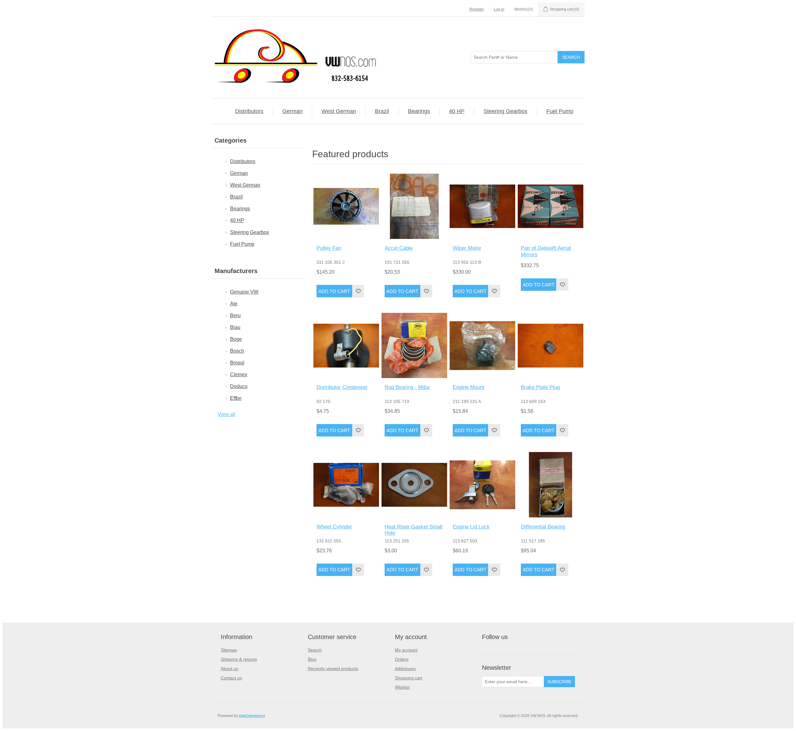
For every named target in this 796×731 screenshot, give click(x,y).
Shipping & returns (239, 659)
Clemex (238, 374)
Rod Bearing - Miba (407, 387)
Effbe (236, 398)
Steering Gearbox (505, 111)
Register (477, 9)
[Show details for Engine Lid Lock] (482, 484)
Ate (234, 303)
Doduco (239, 386)
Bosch (237, 351)
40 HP (457, 111)
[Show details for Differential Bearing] (550, 484)
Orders (402, 659)
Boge (236, 339)
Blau (235, 327)
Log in (499, 9)
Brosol (237, 362)
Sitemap (229, 649)
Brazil (382, 111)
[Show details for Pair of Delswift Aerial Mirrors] (550, 206)
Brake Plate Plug (540, 387)
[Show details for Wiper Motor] (482, 206)
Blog (312, 659)
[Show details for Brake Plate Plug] (550, 345)
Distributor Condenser (342, 387)
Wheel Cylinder (334, 527)
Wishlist (402, 687)
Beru (235, 315)
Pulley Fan (329, 248)
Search (315, 649)
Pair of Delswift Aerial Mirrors (546, 251)
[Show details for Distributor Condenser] (346, 345)
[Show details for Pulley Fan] (346, 206)
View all (226, 414)
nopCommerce (252, 716)
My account (406, 649)
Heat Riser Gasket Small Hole (413, 530)
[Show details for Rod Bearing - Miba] (414, 345)
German (292, 111)
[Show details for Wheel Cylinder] (346, 484)
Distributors (249, 111)
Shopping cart (408, 677)
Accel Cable (399, 248)
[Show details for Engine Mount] (482, 345)
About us (229, 668)
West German (339, 111)
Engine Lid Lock (471, 527)
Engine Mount (468, 387)
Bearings (419, 111)
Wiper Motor (467, 248)
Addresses (405, 668)
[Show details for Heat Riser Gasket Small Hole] (414, 484)
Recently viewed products (333, 668)
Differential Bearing (543, 527)
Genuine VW (244, 292)
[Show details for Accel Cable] (414, 206)
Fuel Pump (559, 111)
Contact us (231, 677)
